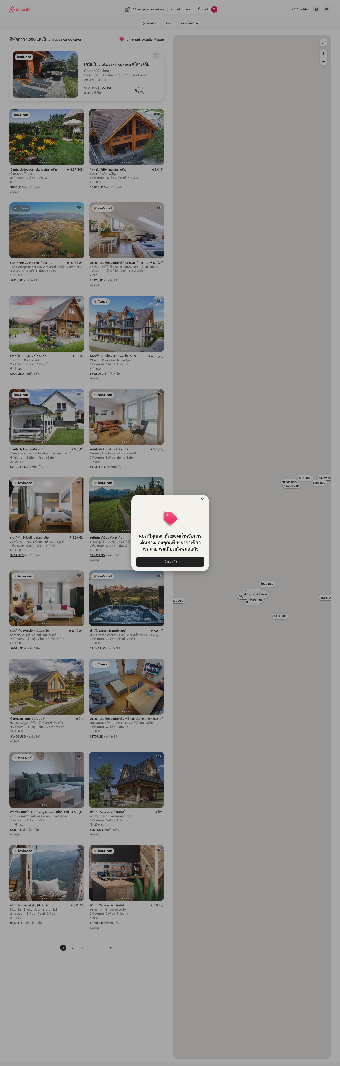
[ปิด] (202, 499)
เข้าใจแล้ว (170, 562)
